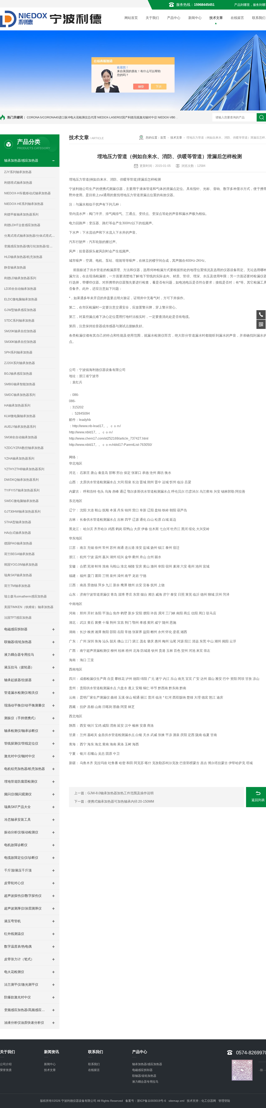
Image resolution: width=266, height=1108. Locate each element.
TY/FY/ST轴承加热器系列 (21, 490)
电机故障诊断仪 (15, 845)
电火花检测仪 (14, 972)
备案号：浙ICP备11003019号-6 (145, 1100)
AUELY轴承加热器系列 (20, 426)
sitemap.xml (176, 1100)
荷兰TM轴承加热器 (17, 585)
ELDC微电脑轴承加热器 (20, 299)
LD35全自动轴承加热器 (20, 288)
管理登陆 (224, 1100)
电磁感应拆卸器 (15, 629)
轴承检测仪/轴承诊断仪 (21, 730)
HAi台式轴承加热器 (17, 532)
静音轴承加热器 (15, 267)
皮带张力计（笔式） (19, 959)
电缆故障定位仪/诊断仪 (21, 857)
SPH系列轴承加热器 (18, 352)
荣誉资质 (6, 1070)
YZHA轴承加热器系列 (19, 458)
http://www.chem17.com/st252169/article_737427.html (108, 438)
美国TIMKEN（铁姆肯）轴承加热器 (28, 607)
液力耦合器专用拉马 (19, 654)
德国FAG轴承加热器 (18, 543)
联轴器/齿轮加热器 (18, 642)
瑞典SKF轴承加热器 (18, 575)
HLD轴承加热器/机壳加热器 (23, 257)
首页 (163, 137)
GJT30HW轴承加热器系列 (22, 511)
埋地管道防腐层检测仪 (20, 781)
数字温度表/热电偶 (18, 946)
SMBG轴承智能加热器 (19, 384)
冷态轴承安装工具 (17, 819)
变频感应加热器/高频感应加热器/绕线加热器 (26, 1010)
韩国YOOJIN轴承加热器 (21, 564)
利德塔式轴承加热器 (18, 182)
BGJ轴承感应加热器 (18, 373)
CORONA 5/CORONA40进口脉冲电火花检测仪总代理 (61, 117)
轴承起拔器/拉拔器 (18, 680)
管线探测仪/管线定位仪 (21, 743)
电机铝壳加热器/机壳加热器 (24, 769)
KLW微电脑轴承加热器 (20, 416)
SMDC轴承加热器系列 (19, 395)
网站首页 (131, 18)
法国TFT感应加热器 (18, 617)
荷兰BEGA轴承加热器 (19, 554)
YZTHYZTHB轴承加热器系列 (24, 469)
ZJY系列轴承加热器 (18, 172)
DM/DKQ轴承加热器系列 (21, 479)
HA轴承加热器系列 (17, 405)
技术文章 (216, 18)
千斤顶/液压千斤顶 (18, 870)
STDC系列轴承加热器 (19, 320)
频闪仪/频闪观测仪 (18, 794)
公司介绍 (6, 1064)
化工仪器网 (208, 1100)
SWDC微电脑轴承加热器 (21, 501)
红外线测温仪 (14, 934)
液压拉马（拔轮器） (19, 667)
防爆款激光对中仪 (17, 997)
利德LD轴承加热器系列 (20, 278)
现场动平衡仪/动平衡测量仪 (24, 705)
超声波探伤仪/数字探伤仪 (23, 895)
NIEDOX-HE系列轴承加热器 (23, 204)
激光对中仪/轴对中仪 (19, 756)
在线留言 (237, 18)
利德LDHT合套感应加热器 (22, 225)
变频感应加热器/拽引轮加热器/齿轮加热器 (29, 246)
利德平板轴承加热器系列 (21, 214)
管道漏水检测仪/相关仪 (21, 692)
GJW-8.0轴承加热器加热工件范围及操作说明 (120, 793)
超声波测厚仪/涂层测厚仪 (23, 908)
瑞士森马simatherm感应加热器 (25, 596)
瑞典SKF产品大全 (17, 807)
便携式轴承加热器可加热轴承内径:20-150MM (120, 801)
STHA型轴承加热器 (17, 522)
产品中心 (173, 18)
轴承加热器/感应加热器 (21, 160)
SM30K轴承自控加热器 (20, 341)
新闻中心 (195, 18)
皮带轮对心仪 (14, 883)
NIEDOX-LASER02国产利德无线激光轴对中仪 (127, 117)
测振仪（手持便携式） (20, 718)
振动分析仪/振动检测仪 (21, 832)
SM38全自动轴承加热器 (20, 437)
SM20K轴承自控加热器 (20, 331)
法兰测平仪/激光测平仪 (21, 984)
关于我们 (152, 18)
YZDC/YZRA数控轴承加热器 (24, 448)
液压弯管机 (12, 921)
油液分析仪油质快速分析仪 (24, 1022)
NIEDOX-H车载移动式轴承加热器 (27, 193)
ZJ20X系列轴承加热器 (19, 363)
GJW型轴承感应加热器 (20, 310)
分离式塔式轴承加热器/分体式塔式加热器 (29, 235)
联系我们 (94, 1064)
